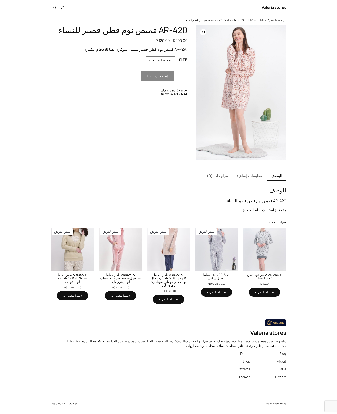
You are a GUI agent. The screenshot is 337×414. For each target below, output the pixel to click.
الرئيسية (282, 20)
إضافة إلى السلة (157, 76)
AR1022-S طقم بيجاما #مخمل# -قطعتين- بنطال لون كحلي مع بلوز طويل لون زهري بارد (168, 280)
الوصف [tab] (276, 176)
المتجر (272, 20)
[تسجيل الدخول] (63, 7)
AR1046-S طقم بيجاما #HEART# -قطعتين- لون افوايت (72, 278)
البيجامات (262, 20)
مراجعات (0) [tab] (217, 176)
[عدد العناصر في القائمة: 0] (55, 7)
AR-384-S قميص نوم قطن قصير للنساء (264, 276)
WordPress (73, 403)
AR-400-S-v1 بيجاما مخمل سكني (216, 276)
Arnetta (165, 94)
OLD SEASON (249, 20)
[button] (203, 32)
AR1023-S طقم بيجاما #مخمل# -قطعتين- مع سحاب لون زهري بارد (120, 278)
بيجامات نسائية (232, 20)
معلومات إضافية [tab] (249, 176)
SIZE (183, 59)
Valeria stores (274, 7)
